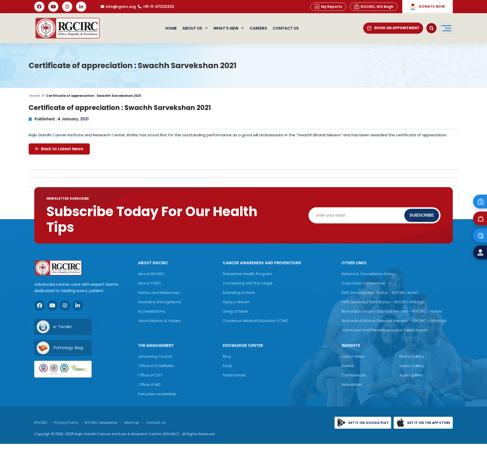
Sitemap (131, 422)
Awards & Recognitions (159, 302)
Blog (227, 356)
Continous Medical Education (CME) (255, 320)
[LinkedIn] (81, 7)
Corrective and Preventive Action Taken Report (385, 330)
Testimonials (234, 375)
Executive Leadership (157, 393)
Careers (258, 28)
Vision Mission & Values (159, 320)
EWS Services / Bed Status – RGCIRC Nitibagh (383, 302)
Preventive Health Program (247, 273)
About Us (192, 28)
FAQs (227, 365)
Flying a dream (236, 302)
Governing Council (155, 356)
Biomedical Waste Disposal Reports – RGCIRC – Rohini (392, 311)
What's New (225, 28)
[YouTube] (53, 7)
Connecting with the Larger (248, 283)
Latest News (353, 356)
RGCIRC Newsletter (101, 422)
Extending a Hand (239, 292)
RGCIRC (41, 422)
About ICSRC (150, 283)
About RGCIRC (151, 273)
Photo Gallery (411, 356)
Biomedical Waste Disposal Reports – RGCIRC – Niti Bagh (394, 320)
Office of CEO (150, 375)
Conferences (354, 375)
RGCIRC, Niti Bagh (377, 6)
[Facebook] (39, 7)
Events (348, 365)
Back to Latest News (61, 149)
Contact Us (286, 28)
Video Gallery (411, 365)
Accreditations (151, 311)
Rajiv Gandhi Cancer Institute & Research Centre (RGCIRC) (127, 434)
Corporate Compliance (363, 283)
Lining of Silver (235, 311)
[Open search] (431, 28)
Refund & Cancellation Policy (368, 273)
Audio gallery (411, 375)
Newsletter (352, 384)
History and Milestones (159, 292)
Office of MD (149, 384)
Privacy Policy (66, 422)
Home (171, 28)
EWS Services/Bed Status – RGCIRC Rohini (380, 292)
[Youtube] (52, 305)
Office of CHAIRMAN (156, 365)
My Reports (331, 6)
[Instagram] (67, 7)
